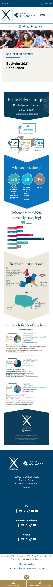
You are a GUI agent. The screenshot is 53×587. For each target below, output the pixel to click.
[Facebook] (24, 26)
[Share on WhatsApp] (36, 26)
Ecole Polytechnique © (41, 556)
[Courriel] (40, 26)
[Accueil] (18, 15)
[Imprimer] (20, 26)
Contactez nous (26, 492)
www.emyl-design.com (32, 559)
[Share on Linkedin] (32, 26)
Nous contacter (13, 585)
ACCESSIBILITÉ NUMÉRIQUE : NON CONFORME (26, 568)
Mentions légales (26, 564)
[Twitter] (28, 26)
